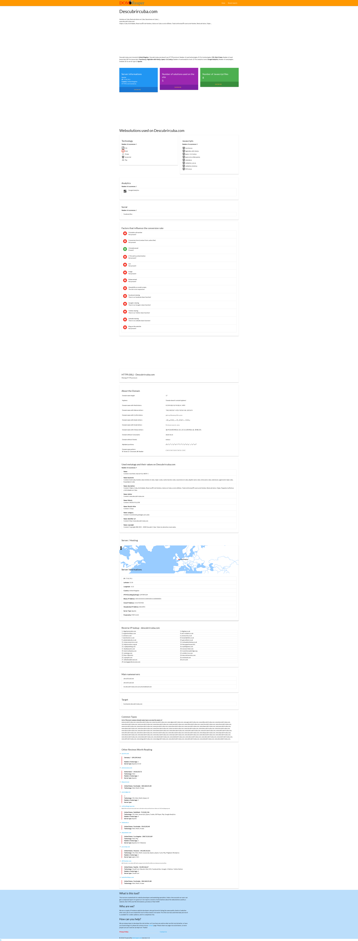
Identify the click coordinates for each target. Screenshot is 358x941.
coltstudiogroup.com (128, 806)
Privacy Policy (123, 932)
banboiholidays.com (128, 877)
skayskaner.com (126, 832)
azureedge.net (126, 792)
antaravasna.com (127, 768)
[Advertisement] (175, 40)
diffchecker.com (126, 861)
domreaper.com (137, 938)
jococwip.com (126, 847)
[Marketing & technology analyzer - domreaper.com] (132, 3)
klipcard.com (125, 782)
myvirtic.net (125, 753)
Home (223, 3)
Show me (137, 89)
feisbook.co (125, 822)
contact (150, 925)
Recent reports (232, 3)
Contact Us (163, 932)
